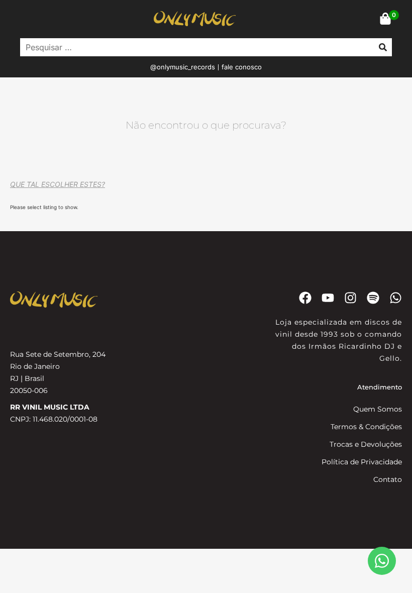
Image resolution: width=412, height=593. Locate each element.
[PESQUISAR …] (194, 47)
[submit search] (383, 47)
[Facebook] (305, 297)
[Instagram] (350, 297)
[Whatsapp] (395, 297)
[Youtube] (328, 297)
